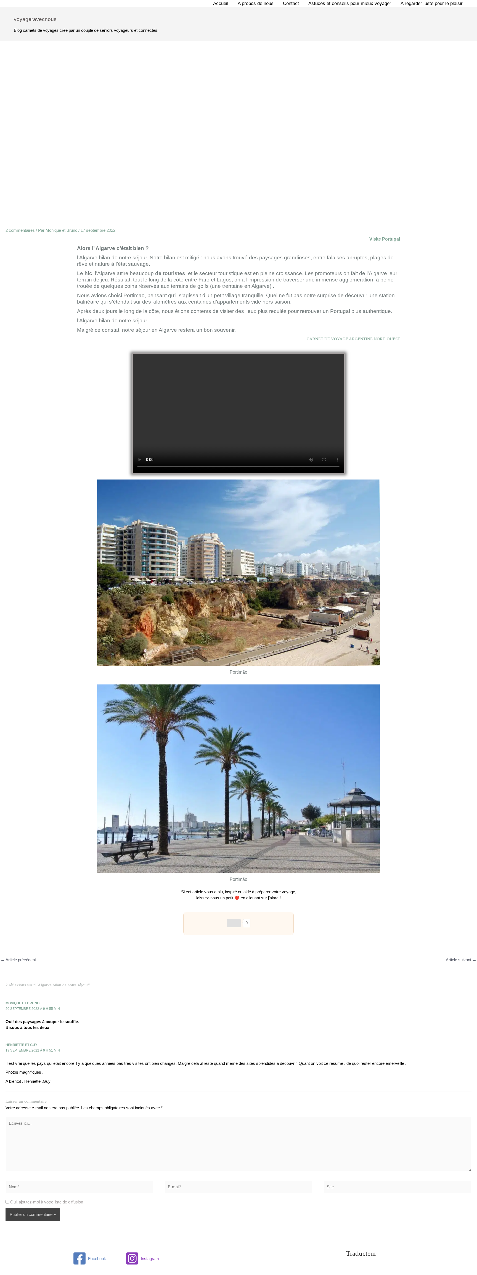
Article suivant (461, 959)
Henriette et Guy (21, 1045)
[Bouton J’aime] (234, 923)
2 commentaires (20, 230)
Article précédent (18, 959)
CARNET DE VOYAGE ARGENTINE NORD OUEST (353, 339)
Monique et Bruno (22, 1003)
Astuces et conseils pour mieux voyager (349, 3)
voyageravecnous (35, 19)
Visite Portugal (384, 239)
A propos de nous (256, 3)
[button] (238, 413)
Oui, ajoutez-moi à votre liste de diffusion (46, 1202)
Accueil (220, 3)
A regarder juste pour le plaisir (432, 3)
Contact (291, 3)
